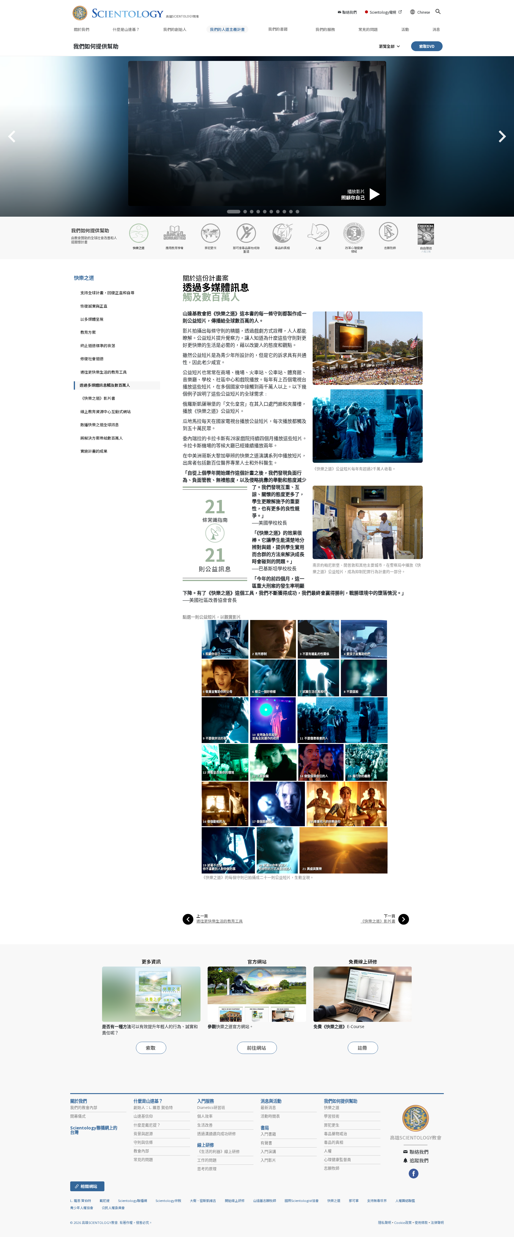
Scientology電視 (383, 12)
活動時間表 (270, 1116)
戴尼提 (104, 1200)
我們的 (175, 29)
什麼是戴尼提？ (147, 1125)
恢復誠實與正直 (93, 306)
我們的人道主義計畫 (227, 29)
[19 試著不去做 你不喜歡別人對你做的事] (229, 850)
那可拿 (354, 1200)
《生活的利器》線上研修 (218, 1151)
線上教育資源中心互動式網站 (105, 411)
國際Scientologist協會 (302, 1200)
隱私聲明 (384, 1222)
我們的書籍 (278, 29)
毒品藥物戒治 (335, 1133)
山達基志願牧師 (264, 1200)
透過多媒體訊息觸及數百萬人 (105, 385)
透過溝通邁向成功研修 (216, 1133)
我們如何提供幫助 (95, 46)
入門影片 (268, 1160)
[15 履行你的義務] (366, 762)
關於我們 (81, 29)
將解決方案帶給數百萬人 (101, 438)
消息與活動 (271, 1101)
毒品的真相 (333, 1142)
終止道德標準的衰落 (97, 345)
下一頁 (389, 916)
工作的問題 (207, 1160)
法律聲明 (437, 1222)
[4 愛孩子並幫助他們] (364, 638)
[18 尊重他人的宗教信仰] (347, 803)
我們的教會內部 (83, 1107)
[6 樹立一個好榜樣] (273, 677)
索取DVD (427, 46)
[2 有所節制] (273, 638)
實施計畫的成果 (93, 451)
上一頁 (202, 916)
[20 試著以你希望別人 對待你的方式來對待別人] (278, 850)
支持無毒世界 (377, 1200)
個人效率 (205, 1116)
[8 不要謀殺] (364, 677)
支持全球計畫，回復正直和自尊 (107, 292)
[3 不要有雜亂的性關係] (319, 638)
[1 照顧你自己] (225, 638)
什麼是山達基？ (126, 29)
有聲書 (266, 1142)
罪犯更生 (331, 1125)
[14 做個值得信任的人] (321, 762)
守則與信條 (143, 1142)
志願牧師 (331, 1168)
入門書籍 (268, 1134)
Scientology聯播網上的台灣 (93, 1130)
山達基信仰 (143, 1116)
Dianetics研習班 (211, 1107)
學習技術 (331, 1116)
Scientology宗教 (168, 1200)
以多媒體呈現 (92, 319)
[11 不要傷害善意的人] (342, 719)
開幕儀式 (78, 1116)
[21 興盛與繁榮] (344, 850)
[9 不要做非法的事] (225, 719)
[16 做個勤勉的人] (225, 803)
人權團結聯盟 (405, 1200)
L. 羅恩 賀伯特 (80, 1200)
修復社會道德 (92, 358)
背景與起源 (143, 1133)
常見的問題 (368, 29)
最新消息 (268, 1107)
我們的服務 (325, 29)
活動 (405, 29)
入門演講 (268, 1151)
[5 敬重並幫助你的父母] (225, 677)
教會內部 (141, 1150)
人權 (328, 1150)
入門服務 (205, 1101)
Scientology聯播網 (132, 1200)
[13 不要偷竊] (273, 762)
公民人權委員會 (113, 1207)
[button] (233, 211)
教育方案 (88, 332)
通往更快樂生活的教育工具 (219, 921)
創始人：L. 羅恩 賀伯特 (153, 1107)
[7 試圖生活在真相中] (319, 677)
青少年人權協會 (81, 1207)
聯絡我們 (349, 12)
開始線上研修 (235, 1200)
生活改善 (205, 1125)
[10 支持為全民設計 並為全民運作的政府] (273, 719)
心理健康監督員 (337, 1159)
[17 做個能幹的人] (278, 803)
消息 (436, 29)
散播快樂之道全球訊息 (99, 424)
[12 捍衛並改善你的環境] (226, 762)
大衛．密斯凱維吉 (203, 1200)
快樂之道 (84, 277)
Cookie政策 (403, 1222)
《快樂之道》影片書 (378, 921)
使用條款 (421, 1222)
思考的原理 (207, 1168)
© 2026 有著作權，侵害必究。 (111, 1222)
